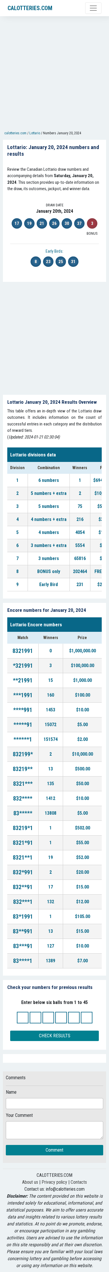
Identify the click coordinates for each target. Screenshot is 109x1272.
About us (30, 1182)
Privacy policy (54, 1182)
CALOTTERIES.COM (30, 8)
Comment (54, 1150)
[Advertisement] (54, 75)
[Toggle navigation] (93, 8)
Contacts (79, 1182)
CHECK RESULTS (54, 1035)
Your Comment (19, 1115)
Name (11, 1092)
